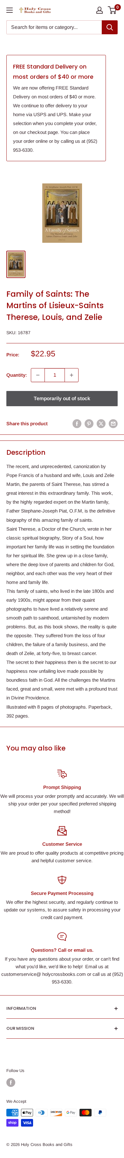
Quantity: (16, 375)
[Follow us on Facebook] (10, 1082)
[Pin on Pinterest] (89, 423)
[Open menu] (9, 10)
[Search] (110, 27)
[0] (112, 10)
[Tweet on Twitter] (101, 423)
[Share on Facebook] (76, 423)
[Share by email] (113, 423)
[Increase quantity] (71, 375)
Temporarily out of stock (62, 398)
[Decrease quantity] (38, 375)
